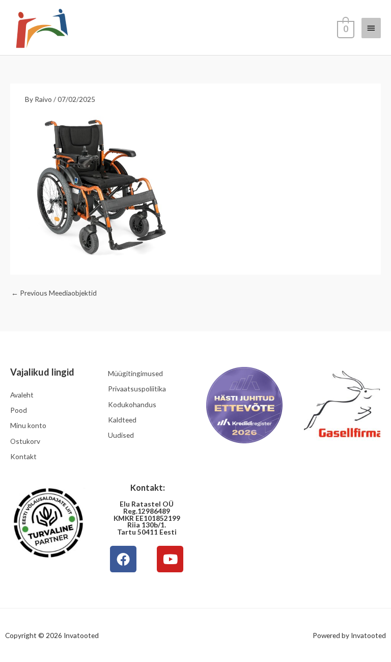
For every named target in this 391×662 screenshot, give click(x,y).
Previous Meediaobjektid (54, 292)
